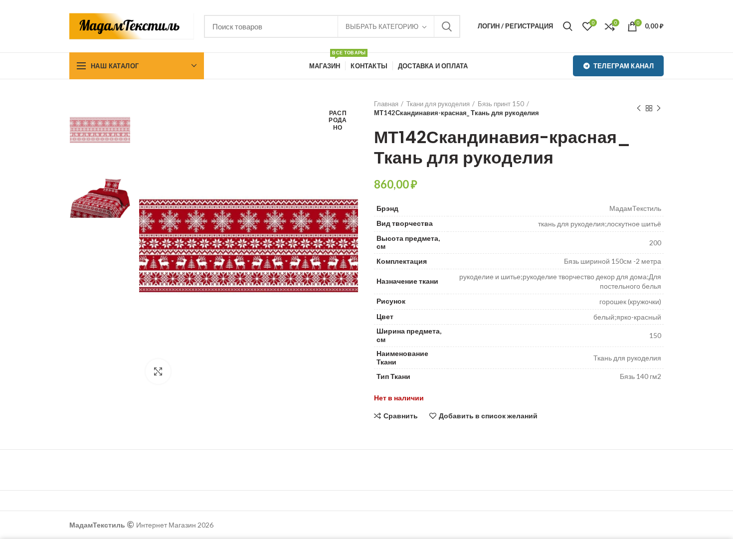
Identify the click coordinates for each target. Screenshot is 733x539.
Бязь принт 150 (501, 104)
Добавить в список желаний (488, 415)
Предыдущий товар (639, 108)
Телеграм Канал (623, 66)
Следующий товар (659, 108)
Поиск (446, 26)
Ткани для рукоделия (438, 104)
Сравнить (400, 415)
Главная (386, 104)
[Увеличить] (158, 371)
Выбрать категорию (382, 26)
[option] (100, 130)
